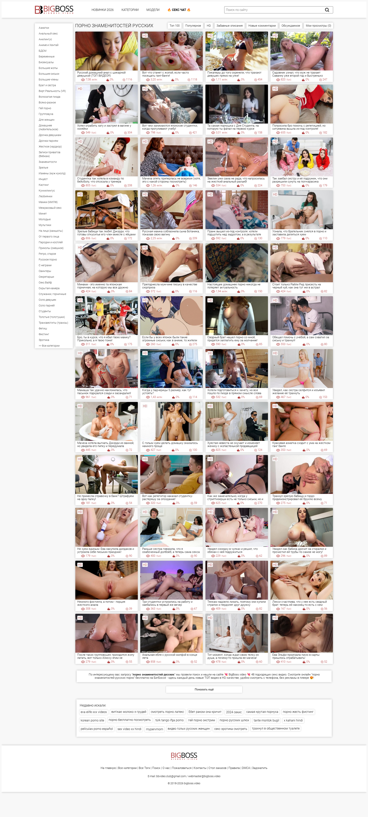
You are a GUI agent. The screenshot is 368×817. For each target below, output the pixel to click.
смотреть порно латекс (167, 712)
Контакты (200, 768)
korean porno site (92, 720)
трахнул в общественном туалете (276, 728)
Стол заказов (217, 768)
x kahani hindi (293, 720)
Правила (234, 768)
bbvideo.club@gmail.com (171, 776)
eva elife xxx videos (94, 712)
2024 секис (234, 712)
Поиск (156, 768)
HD (209, 25)
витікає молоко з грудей (128, 712)
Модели (152, 10)
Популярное (193, 25)
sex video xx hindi (129, 729)
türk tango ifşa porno (169, 720)
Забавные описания (230, 25)
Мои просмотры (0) (318, 25)
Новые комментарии (262, 25)
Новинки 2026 (103, 10)
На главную (108, 768)
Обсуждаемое (291, 25)
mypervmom (154, 729)
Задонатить (259, 768)
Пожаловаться (181, 768)
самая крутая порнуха (262, 712)
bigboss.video (192, 783)
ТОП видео (212, 677)
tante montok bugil (266, 720)
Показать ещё (204, 689)
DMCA (246, 768)
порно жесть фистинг (298, 712)
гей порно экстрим (201, 720)
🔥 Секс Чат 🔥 (179, 10)
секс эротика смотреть (230, 729)
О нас (166, 768)
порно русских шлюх (234, 720)
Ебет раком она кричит (205, 712)
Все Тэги (144, 768)
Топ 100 (175, 25)
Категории (130, 10)
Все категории (127, 768)
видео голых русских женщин (189, 728)
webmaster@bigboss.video (204, 776)
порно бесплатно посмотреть (130, 720)
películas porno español (97, 729)
